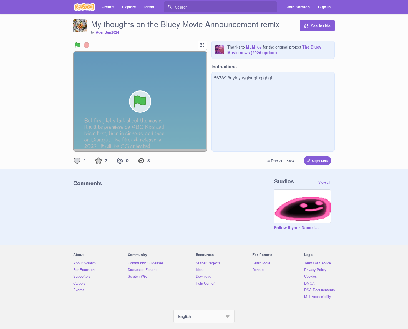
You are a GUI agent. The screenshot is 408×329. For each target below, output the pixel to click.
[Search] (169, 6)
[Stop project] (86, 45)
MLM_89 (254, 47)
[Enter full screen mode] (202, 45)
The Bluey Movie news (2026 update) (274, 49)
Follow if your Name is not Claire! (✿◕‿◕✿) (296, 227)
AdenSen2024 (107, 32)
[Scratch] (84, 7)
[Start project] (77, 45)
